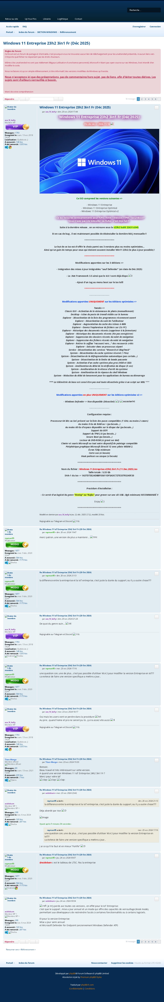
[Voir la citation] (65, 801)
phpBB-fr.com (87, 984)
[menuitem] (23, 26)
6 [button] (155, 99)
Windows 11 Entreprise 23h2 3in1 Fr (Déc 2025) (46, 43)
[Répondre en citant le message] (157, 108)
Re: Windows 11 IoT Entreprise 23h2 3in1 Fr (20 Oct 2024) (65, 529)
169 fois (19, 819)
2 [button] (141, 99)
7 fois (22, 777)
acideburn (9, 803)
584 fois (19, 558)
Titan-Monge (10, 759)
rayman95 (9, 538)
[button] (159, 99)
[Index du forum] (44, 8)
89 (16, 768)
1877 (17, 551)
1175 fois (23, 560)
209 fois (19, 775)
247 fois (23, 822)
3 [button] (145, 99)
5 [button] (152, 99)
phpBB (72, 973)
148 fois (19, 142)
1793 (17, 133)
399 (16, 812)
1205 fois (23, 144)
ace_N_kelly (10, 120)
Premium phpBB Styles (91, 977)
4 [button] (148, 99)
